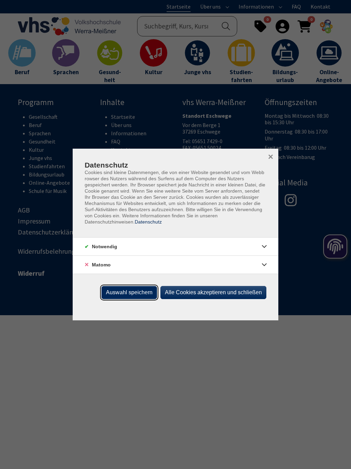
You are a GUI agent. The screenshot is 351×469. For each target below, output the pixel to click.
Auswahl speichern (129, 292)
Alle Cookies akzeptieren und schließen (213, 292)
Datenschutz (148, 222)
